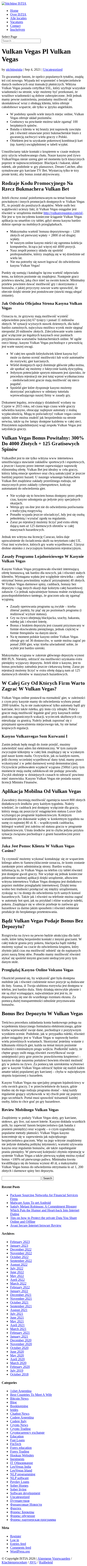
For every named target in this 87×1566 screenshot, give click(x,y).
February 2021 (20, 1332)
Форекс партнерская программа (33, 1519)
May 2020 (17, 1355)
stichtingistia (14, 69)
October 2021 (19, 1302)
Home (14, 10)
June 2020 (17, 1351)
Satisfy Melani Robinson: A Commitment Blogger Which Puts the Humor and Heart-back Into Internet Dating (44, 1210)
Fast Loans (17, 1440)
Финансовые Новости (26, 1504)
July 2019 (16, 1370)
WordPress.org (20, 1551)
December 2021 (20, 1295)
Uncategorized (53, 69)
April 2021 (17, 1325)
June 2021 (17, 1317)
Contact (15, 26)
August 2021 (18, 1310)
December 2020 (20, 1340)
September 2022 (21, 1261)
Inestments (17, 1459)
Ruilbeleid (46, 1562)
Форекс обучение (22, 1516)
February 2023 (20, 1242)
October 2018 (19, 1374)
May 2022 (17, 1276)
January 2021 (19, 1336)
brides (14, 1410)
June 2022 (17, 1272)
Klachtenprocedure (14, 1562)
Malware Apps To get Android (30, 1202)
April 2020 (17, 1359)
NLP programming (22, 1474)
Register (15, 1536)
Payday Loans (19, 1482)
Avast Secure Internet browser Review (35, 1225)
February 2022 (20, 1287)
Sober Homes (19, 1485)
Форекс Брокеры (22, 1512)
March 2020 (18, 1363)
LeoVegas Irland (21, 1470)
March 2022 (18, 1283)
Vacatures (16, 22)
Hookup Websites (22, 1455)
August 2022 (18, 1264)
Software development (25, 1493)
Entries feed (18, 1544)
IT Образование (21, 1463)
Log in (14, 1540)
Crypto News (19, 1425)
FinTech (15, 1444)
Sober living (18, 1489)
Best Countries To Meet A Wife (31, 1394)
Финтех (15, 1508)
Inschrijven (17, 29)
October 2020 (19, 1348)
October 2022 (19, 1257)
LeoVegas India (20, 1466)
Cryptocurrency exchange (27, 1432)
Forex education (21, 1447)
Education (17, 1436)
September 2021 (21, 1306)
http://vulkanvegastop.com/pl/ (63, 213)
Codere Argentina (22, 1417)
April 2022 (17, 1279)
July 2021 (16, 1314)
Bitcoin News (19, 1398)
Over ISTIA (18, 14)
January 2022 (19, 1291)
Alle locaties (18, 18)
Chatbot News (19, 1413)
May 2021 (17, 1321)
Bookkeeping (19, 1406)
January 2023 (19, 1245)
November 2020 (21, 1344)
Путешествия (19, 1500)
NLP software (19, 1478)
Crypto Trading (20, 1429)
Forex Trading (19, 1451)
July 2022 (16, 1268)
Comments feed (20, 1547)
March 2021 (18, 1329)
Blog (13, 1402)
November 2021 (21, 1298)
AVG (33, 1562)
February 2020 (20, 1367)
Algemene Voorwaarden (54, 1558)
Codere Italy (18, 1421)
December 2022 (20, 1249)
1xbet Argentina (20, 1391)
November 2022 (21, 1253)
